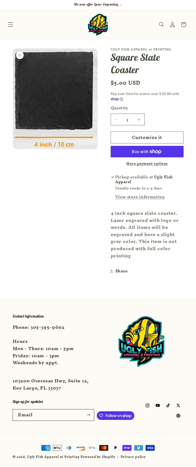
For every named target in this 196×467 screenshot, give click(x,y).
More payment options (147, 163)
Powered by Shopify (98, 456)
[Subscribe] (88, 415)
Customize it (147, 137)
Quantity (119, 108)
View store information (140, 196)
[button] (10, 24)
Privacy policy (133, 457)
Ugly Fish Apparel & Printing (53, 456)
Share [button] (121, 270)
